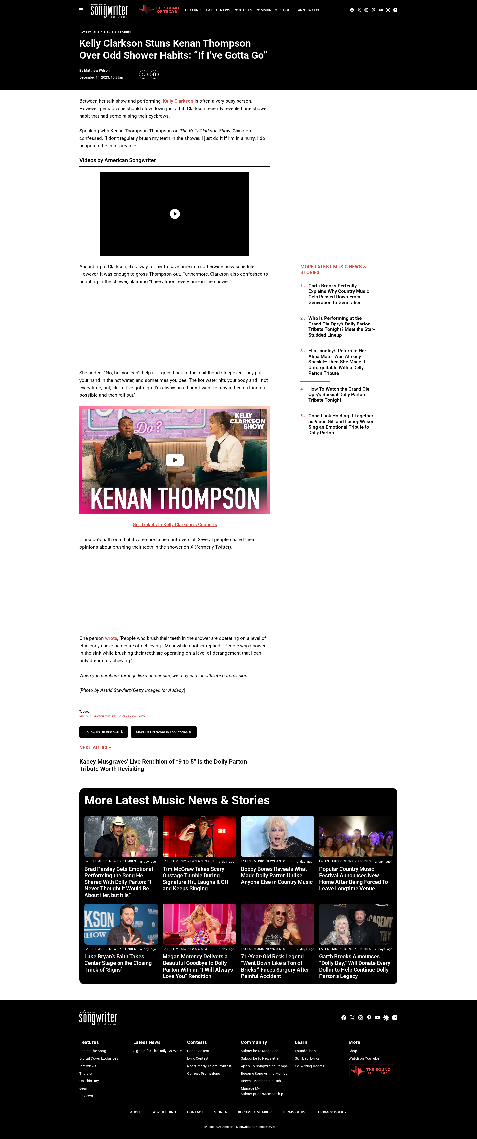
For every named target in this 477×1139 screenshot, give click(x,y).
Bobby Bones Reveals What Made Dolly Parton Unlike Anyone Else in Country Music (277, 875)
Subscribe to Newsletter (260, 1058)
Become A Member (255, 1112)
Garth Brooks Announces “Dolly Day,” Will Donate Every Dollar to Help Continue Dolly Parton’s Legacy (354, 966)
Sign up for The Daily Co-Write (157, 1051)
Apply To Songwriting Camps (264, 1066)
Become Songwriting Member (265, 1073)
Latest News (218, 10)
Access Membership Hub (261, 1081)
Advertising (164, 1112)
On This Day (89, 1081)
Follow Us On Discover (102, 732)
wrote (111, 638)
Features (194, 10)
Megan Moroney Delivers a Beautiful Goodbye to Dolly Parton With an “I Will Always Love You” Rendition (198, 966)
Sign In (220, 1112)
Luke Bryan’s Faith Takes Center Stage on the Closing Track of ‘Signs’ (118, 963)
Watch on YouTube (364, 1058)
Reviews (86, 1096)
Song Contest (198, 1051)
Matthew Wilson (97, 70)
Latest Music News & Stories (105, 32)
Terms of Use (295, 1112)
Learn (299, 10)
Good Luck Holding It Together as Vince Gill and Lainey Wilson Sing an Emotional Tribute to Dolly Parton (341, 424)
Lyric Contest (197, 1058)
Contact (195, 1112)
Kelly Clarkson (178, 101)
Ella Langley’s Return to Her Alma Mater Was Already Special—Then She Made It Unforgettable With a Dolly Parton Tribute (337, 362)
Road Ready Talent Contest (209, 1066)
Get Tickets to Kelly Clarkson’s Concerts (175, 524)
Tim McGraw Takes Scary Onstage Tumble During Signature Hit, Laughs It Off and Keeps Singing (196, 879)
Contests (243, 10)
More (354, 1042)
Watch (314, 10)
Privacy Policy (332, 1112)
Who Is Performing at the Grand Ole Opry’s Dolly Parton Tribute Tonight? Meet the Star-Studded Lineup (341, 327)
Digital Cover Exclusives (99, 1058)
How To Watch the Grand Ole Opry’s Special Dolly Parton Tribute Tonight (338, 394)
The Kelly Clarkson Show (125, 716)
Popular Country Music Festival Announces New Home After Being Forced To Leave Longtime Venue (353, 879)
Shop (285, 10)
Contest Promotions (203, 1073)
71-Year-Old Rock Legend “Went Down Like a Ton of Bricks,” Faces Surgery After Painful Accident (275, 966)
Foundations (305, 1051)
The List (86, 1073)
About (136, 1112)
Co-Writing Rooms (309, 1066)
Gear (83, 1088)
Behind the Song (93, 1051)
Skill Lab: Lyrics (307, 1058)
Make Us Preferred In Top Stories (162, 732)
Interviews (88, 1066)
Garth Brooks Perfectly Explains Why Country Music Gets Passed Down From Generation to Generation (338, 294)
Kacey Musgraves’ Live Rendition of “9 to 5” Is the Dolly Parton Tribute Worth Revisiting (163, 765)
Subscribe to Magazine (259, 1051)
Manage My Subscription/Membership (262, 1091)
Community (267, 10)
